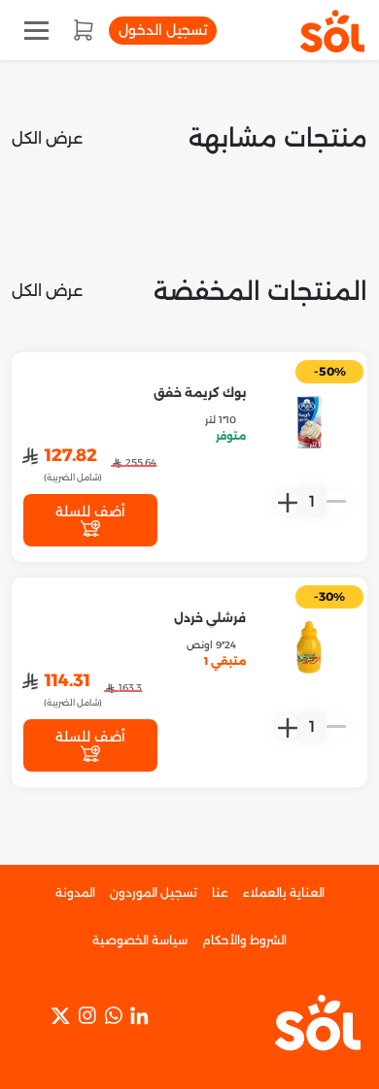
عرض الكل (47, 138)
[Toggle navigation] (36, 30)
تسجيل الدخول (163, 30)
